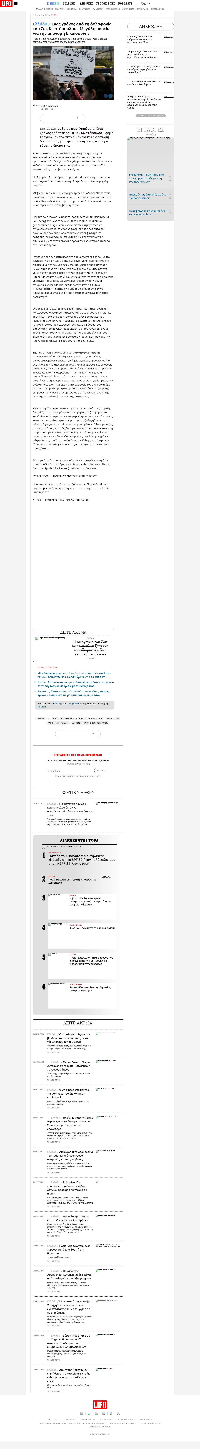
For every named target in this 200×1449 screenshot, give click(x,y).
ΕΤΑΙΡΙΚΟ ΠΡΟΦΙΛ (127, 1419)
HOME (35, 15)
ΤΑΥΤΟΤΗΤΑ (53, 1419)
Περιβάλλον (142, 9)
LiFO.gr (58, 703)
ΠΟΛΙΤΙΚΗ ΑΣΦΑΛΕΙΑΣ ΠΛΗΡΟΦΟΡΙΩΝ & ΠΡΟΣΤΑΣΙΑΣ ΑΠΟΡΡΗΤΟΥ (72, 1423)
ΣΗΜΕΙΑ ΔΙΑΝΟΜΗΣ (150, 1423)
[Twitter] (110, 96)
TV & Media (98, 9)
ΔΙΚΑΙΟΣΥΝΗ (112, 718)
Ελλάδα (39, 9)
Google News (74, 703)
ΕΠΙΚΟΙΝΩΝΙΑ (70, 1419)
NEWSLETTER (88, 1419)
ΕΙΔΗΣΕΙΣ (44, 15)
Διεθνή (49, 9)
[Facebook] (106, 96)
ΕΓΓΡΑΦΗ (101, 770)
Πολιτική (59, 9)
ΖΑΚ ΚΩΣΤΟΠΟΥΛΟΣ (58, 723)
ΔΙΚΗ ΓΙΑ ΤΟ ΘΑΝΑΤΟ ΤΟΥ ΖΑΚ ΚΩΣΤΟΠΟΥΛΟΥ (77, 718)
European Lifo (157, 9)
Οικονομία (72, 9)
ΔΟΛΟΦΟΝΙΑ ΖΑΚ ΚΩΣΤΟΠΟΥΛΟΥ (90, 723)
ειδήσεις (42, 706)
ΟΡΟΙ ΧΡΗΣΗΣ (60, 776)
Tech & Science (113, 9)
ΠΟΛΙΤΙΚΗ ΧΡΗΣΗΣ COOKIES (122, 1423)
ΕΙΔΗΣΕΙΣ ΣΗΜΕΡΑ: (48, 667)
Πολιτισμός (84, 9)
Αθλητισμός (128, 9)
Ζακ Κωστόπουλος (88, 133)
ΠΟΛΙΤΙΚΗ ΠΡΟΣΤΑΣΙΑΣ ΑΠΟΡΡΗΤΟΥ (85, 776)
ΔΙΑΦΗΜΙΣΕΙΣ (106, 1419)
